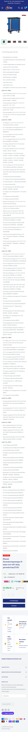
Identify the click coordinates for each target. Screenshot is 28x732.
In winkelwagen (14, 600)
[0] (25, 8)
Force (4, 574)
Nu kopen (14, 605)
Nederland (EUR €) (6, 704)
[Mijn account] (22, 8)
